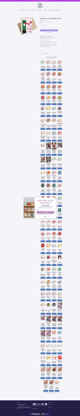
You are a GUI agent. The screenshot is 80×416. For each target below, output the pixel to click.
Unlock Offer (45, 212)
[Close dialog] (55, 198)
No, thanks (45, 216)
